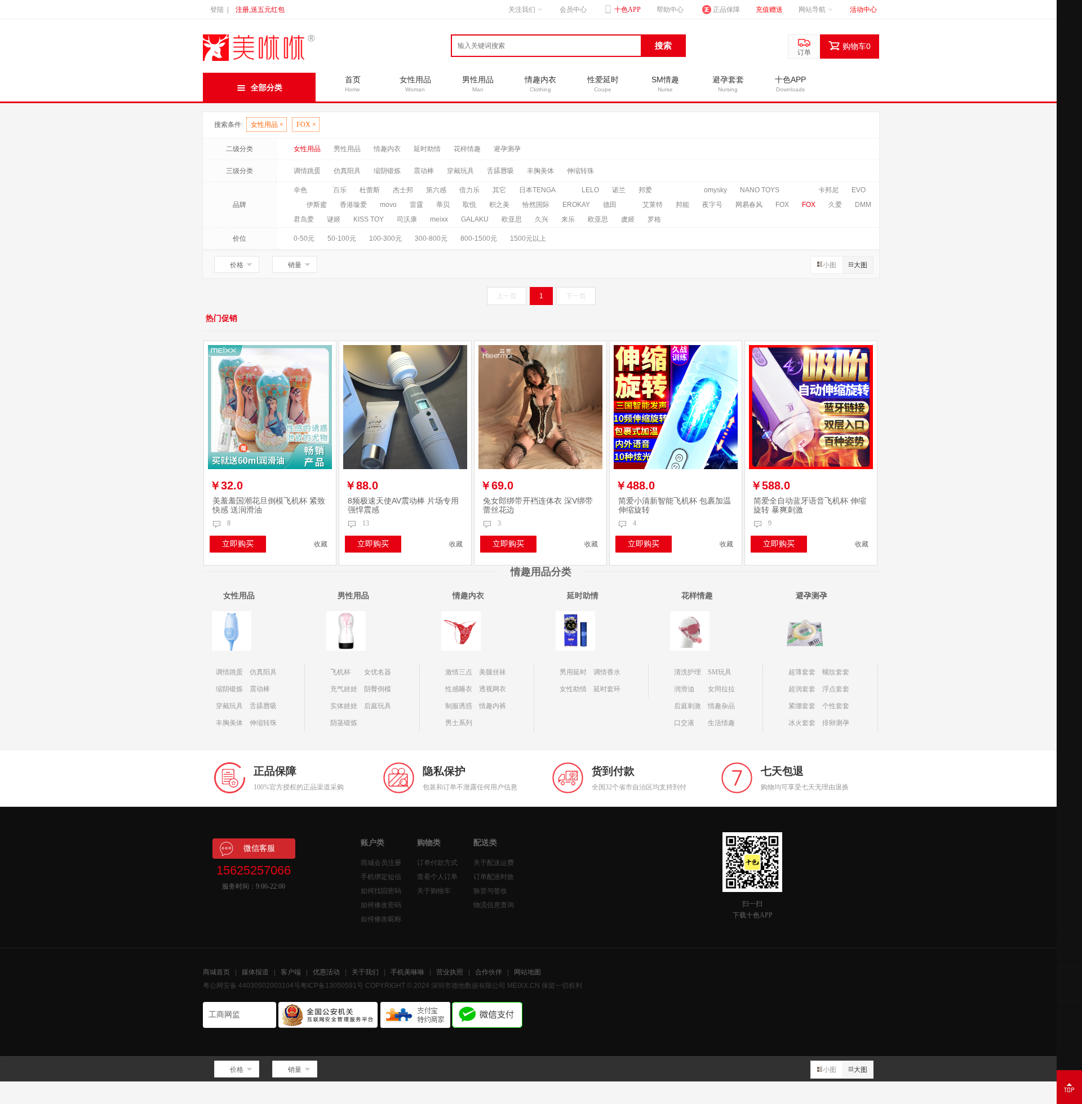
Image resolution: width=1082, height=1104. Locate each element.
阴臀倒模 (377, 689)
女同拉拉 (721, 689)
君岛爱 (304, 219)
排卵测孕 (835, 723)
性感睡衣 (458, 689)
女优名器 (377, 672)
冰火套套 (801, 723)
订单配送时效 (493, 877)
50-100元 (341, 238)
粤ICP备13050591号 (331, 986)
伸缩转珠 (580, 171)
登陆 (217, 10)
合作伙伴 (488, 972)
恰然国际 (535, 205)
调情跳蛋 (307, 171)
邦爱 (645, 190)
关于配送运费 (493, 863)
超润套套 (801, 689)
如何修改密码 (381, 905)
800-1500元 (478, 238)
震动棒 (424, 171)
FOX (306, 125)
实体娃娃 (343, 706)
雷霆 (416, 205)
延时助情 (427, 149)
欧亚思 (512, 219)
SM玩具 (719, 672)
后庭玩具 (377, 706)
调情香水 (606, 672)
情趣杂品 (721, 706)
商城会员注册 (381, 863)
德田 (610, 205)
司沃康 (407, 219)
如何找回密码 (381, 891)
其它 (499, 190)
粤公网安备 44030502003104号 (251, 986)
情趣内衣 (387, 149)
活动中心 (863, 10)
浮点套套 (835, 689)
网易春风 (748, 205)
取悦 (469, 205)
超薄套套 (801, 672)
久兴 (541, 219)
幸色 (300, 190)
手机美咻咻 (407, 972)
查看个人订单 (437, 877)
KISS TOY (368, 219)
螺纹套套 (835, 672)
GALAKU (475, 219)
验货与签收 (490, 891)
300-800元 (431, 238)
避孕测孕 (507, 149)
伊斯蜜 (317, 205)
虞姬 (628, 219)
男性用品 (347, 149)
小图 (829, 265)
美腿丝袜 (492, 672)
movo (388, 205)
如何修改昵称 (381, 919)
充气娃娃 (343, 689)
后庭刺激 (687, 706)
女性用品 (267, 125)
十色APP (627, 10)
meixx (439, 219)
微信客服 (259, 848)
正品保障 (726, 10)
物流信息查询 (493, 905)
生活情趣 (721, 723)
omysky (715, 190)
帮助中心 (670, 10)
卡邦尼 (828, 190)
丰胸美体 (540, 171)
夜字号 (712, 205)
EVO (859, 190)
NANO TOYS (759, 190)
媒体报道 (255, 972)
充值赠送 (769, 10)
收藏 (320, 544)
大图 (860, 265)
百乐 (340, 190)
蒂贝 (443, 205)
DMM (863, 205)
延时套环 (606, 689)
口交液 (684, 723)
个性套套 (835, 706)
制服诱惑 (458, 706)
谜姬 (333, 219)
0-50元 (304, 238)
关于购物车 (434, 891)
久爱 (835, 205)
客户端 (291, 972)
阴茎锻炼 (343, 723)
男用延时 (573, 672)
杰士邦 (403, 190)
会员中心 (573, 10)
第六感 (436, 190)
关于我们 (365, 972)
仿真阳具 (347, 171)
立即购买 (238, 543)
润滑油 (684, 689)
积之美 (499, 205)
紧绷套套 (801, 706)
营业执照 (449, 972)
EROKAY (576, 205)
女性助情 (573, 689)
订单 (804, 52)
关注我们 (521, 10)
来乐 (568, 219)
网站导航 (812, 10)
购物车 (856, 46)
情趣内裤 (492, 706)
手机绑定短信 (381, 877)
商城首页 (216, 972)
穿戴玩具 (460, 171)
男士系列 (458, 723)
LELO (590, 190)
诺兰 (619, 190)
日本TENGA (537, 190)
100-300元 (385, 238)
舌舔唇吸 (500, 171)
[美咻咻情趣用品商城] (259, 61)
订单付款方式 (437, 863)
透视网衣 (492, 689)
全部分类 (266, 87)
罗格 (654, 219)
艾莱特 (652, 205)
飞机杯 (340, 672)
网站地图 (527, 972)
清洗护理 (687, 672)
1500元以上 (528, 238)
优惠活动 (326, 972)
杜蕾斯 (370, 190)
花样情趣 (467, 149)
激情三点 (458, 672)
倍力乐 (469, 190)
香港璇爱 (353, 205)
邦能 (682, 205)
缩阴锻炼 (387, 171)
